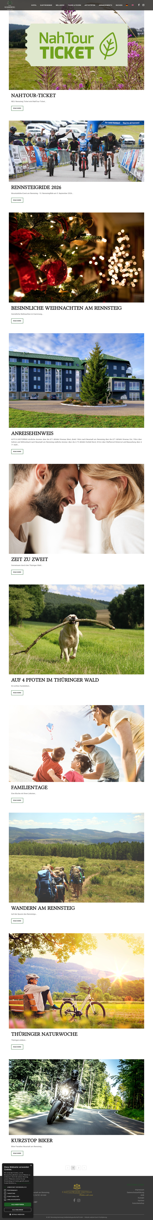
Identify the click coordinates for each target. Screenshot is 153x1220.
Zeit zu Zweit (29, 559)
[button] (17, 1214)
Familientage (29, 787)
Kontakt (141, 1198)
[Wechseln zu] (127, 5)
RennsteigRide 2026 (36, 187)
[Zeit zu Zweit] (76, 509)
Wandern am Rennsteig (43, 908)
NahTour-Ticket (33, 95)
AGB (142, 1195)
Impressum (139, 1190)
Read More (17, 108)
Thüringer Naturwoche (44, 1034)
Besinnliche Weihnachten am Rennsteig (66, 308)
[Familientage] (76, 743)
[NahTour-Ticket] (76, 45)
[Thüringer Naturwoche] (76, 981)
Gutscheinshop (138, 1203)
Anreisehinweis (32, 433)
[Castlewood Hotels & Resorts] (77, 1195)
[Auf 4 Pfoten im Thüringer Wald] (76, 629)
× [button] (31, 1165)
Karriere (141, 1200)
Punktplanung (103, 1217)
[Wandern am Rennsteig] (76, 858)
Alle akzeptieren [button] (17, 1204)
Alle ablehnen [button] (17, 1210)
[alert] (17, 1190)
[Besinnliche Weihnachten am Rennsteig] (76, 257)
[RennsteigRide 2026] (76, 151)
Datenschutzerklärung (135, 1192)
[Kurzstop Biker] (76, 1097)
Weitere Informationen (23, 1183)
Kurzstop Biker (32, 1140)
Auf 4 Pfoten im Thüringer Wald (55, 680)
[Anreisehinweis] (76, 380)
